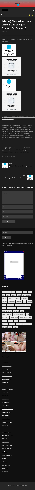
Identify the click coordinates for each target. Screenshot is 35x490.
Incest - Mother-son (6, 311)
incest (3, 308)
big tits (19, 295)
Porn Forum (5, 468)
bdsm (8, 295)
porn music (5, 324)
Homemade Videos (6, 366)
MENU (3, 15)
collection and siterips (14, 298)
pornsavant (4, 438)
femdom (30, 301)
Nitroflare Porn (5, 382)
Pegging (11, 320)
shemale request (27, 324)
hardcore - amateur (11, 156)
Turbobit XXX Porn (6, 412)
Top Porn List (5, 392)
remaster (12, 324)
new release (5, 317)
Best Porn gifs (5, 415)
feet (24, 301)
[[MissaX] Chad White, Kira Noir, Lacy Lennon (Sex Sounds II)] (17, 166)
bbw (3, 295)
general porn (10, 304)
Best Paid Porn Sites (7, 448)
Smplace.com (5, 442)
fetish (5, 156)
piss (16, 320)
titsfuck (15, 327)
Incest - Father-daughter (23, 308)
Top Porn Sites (5, 369)
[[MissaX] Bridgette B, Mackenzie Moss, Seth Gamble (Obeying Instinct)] (17, 178)
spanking (4, 327)
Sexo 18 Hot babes (6, 372)
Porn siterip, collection (7, 389)
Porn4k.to (4, 452)
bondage (4, 298)
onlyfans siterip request (25, 317)
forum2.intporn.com (7, 422)
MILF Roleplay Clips (7, 376)
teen (10, 327)
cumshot (4, 301)
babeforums (5, 471)
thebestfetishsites (6, 432)
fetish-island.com (6, 418)
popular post (22, 320)
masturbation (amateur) (19, 314)
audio (30, 292)
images (29, 304)
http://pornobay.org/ (7, 445)
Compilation (24, 298)
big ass (13, 295)
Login (32, 15)
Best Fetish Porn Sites (7, 435)
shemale (19, 324)
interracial (16, 311)
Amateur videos (6, 292)
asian (25, 292)
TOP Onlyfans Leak (7, 455)
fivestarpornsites (6, 362)
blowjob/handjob (27, 295)
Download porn (5, 399)
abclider (4, 458)
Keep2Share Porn (6, 379)
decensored (11, 301)
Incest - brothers (11, 308)
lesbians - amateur (6, 314)
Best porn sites (5, 428)
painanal (4, 320)
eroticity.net (4, 461)
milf (28, 314)
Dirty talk (19, 301)
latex (22, 311)
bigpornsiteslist (5, 405)
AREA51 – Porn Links (7, 409)
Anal (13, 292)
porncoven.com (6, 465)
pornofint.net (5, 395)
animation (19, 292)
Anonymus (29, 187)
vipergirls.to (5, 425)
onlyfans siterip (14, 317)
